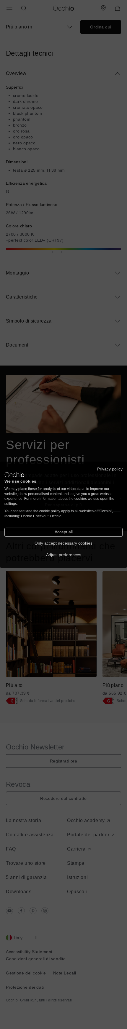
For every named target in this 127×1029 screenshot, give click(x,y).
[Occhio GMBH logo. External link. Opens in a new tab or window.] (14, 474)
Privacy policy (110, 469)
